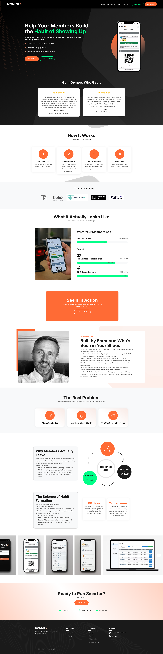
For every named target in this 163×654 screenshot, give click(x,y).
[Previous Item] (4, 555)
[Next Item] (159, 555)
